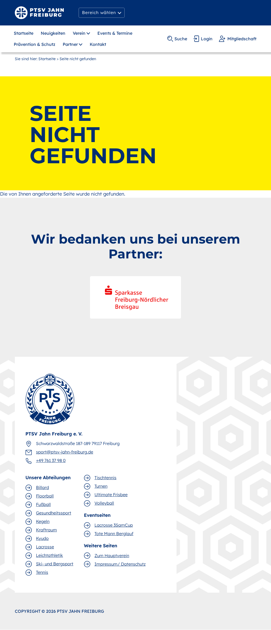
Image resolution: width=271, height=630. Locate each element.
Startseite (23, 33)
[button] (102, 13)
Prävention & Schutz (34, 44)
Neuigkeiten (53, 33)
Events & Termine (114, 33)
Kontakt (98, 44)
